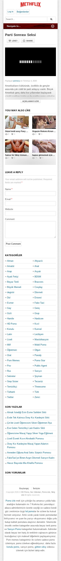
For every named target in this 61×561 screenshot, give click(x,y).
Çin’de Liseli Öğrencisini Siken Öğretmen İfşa (29, 423)
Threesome (40, 386)
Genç (37, 308)
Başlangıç (24, 488)
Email (8, 199)
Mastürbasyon (41, 339)
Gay (9, 308)
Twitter (10, 397)
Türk (37, 392)
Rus (9, 371)
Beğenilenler (23, 11)
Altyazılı (39, 261)
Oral (9, 355)
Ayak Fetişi (12, 276)
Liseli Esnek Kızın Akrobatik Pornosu (25, 438)
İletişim (36, 488)
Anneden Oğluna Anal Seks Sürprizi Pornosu (29, 452)
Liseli (9, 339)
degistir (10, 292)
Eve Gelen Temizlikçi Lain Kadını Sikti (26, 428)
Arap (9, 271)
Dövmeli (39, 292)
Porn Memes (13, 360)
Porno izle (10, 500)
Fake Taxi (39, 303)
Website (9, 209)
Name (8, 189)
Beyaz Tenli (13, 282)
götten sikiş (40, 547)
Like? (14, 41)
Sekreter (11, 376)
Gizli (9, 313)
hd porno (29, 511)
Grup (37, 313)
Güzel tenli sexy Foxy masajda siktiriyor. (24, 131)
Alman (10, 261)
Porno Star (40, 360)
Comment (10, 219)
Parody (38, 355)
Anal (37, 266)
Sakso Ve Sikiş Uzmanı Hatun (19, 155)
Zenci (37, 397)
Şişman (38, 376)
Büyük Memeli (14, 287)
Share (29, 41)
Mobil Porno (40, 344)
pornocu (16, 81)
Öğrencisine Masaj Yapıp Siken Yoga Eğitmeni (30, 433)
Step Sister (12, 381)
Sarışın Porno (14, 529)
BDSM (38, 276)
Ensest (38, 297)
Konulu (10, 329)
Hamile (10, 318)
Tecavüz (39, 381)
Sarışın (38, 371)
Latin (9, 334)
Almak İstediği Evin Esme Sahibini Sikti (26, 412)
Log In (10, 11)
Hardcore (39, 318)
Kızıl (37, 324)
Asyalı (38, 271)
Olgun (37, 350)
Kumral (38, 329)
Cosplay (39, 287)
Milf (9, 344)
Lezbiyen (39, 334)
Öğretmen (12, 350)
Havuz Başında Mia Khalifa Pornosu (25, 463)
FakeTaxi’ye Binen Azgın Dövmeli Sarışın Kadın (30, 458)
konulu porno (13, 547)
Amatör (10, 266)
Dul (8, 297)
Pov (9, 365)
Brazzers (39, 282)
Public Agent (41, 365)
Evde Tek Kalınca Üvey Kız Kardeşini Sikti (28, 417)
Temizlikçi (12, 386)
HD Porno (12, 324)
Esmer (10, 303)
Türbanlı (11, 392)
